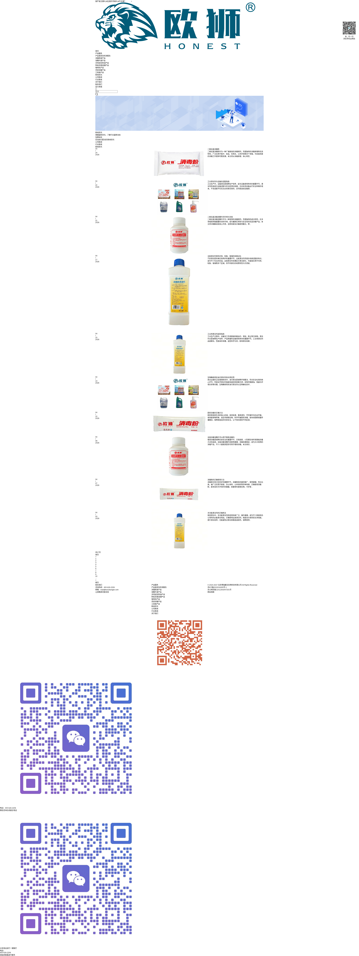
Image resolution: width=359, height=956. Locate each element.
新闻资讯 (98, 75)
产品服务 (98, 53)
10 (96, 576)
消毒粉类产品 (100, 58)
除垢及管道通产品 (102, 65)
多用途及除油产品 (102, 63)
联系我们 (98, 84)
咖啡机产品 (99, 68)
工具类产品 (99, 73)
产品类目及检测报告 (103, 56)
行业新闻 (98, 80)
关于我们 (98, 82)
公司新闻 (98, 77)
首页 (97, 51)
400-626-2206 (5, 953)
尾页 (97, 583)
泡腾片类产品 (100, 61)
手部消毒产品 (100, 70)
